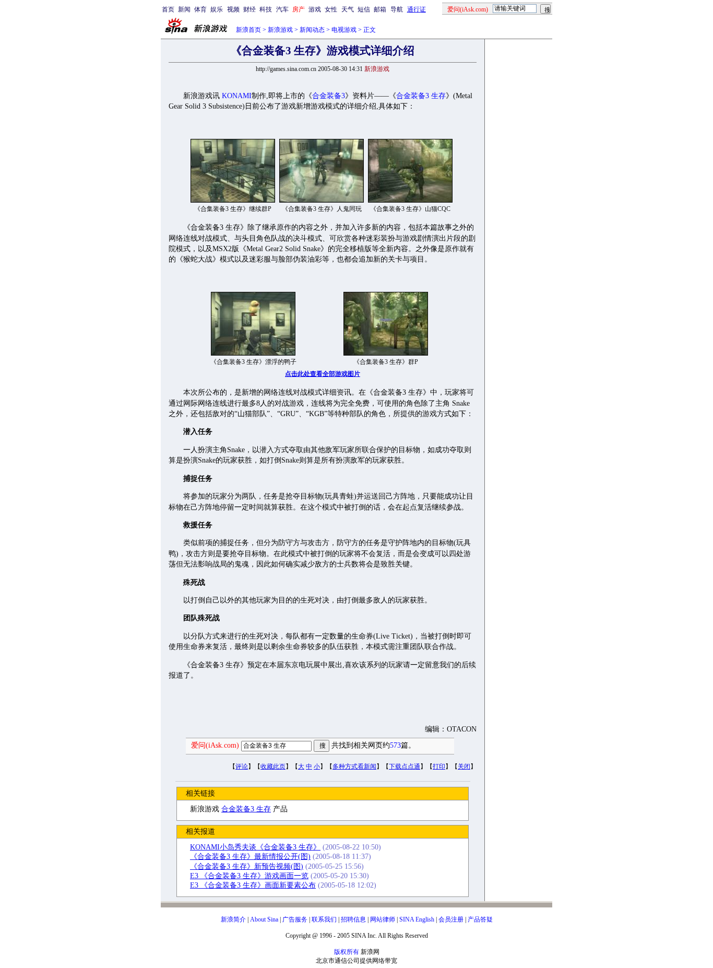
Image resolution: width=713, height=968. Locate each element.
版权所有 (346, 951)
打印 (439, 766)
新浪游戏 (280, 29)
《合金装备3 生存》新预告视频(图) (246, 866)
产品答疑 (480, 919)
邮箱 (380, 9)
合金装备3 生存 (421, 96)
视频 (233, 9)
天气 (347, 9)
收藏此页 (273, 766)
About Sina (264, 919)
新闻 (184, 9)
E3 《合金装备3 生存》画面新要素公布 (253, 885)
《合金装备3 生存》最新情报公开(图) (250, 856)
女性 (331, 9)
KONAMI (237, 96)
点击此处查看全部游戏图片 (322, 373)
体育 (200, 9)
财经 (249, 9)
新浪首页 (248, 29)
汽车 (282, 9)
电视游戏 (343, 29)
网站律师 (382, 919)
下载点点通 (404, 766)
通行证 (416, 9)
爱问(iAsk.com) (215, 745)
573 (395, 745)
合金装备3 (328, 96)
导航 (396, 9)
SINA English (416, 919)
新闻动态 (312, 29)
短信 (364, 9)
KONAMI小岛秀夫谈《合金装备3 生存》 (255, 847)
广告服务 (294, 919)
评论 (241, 766)
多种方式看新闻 (354, 766)
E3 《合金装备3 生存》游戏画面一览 (249, 876)
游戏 (314, 9)
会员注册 (451, 919)
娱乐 (216, 9)
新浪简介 (233, 919)
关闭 (464, 766)
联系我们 (324, 919)
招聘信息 (353, 919)
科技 (265, 9)
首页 (168, 9)
